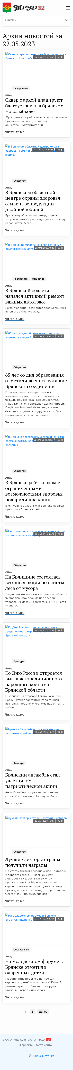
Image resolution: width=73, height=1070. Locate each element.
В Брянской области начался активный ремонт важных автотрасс (34, 296)
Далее (43, 1011)
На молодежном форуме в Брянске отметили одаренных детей (34, 967)
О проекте (26, 1045)
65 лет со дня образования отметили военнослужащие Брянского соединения (36, 380)
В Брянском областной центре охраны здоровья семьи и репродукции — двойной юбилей (32, 201)
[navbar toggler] (67, 8)
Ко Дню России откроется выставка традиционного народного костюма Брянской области (33, 681)
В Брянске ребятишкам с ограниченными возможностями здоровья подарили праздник (34, 491)
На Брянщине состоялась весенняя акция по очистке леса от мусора (35, 582)
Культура (18, 661)
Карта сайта (43, 1045)
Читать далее (14, 132)
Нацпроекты (20, 88)
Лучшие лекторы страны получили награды (32, 862)
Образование (21, 949)
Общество (19, 180)
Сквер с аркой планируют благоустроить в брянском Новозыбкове (34, 105)
